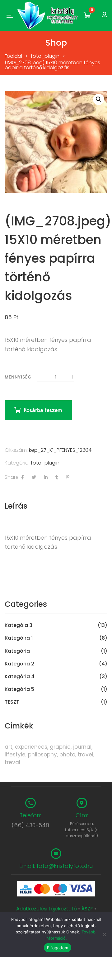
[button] (98, 99)
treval (12, 762)
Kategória (17, 651)
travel (85, 754)
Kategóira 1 (19, 638)
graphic (60, 747)
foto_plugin (45, 462)
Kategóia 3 (18, 625)
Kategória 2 (19, 664)
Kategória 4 (20, 677)
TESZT (12, 702)
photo (67, 754)
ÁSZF (87, 908)
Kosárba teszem (43, 410)
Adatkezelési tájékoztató (47, 908)
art (8, 747)
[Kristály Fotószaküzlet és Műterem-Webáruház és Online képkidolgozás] (48, 15)
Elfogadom (57, 947)
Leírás (16, 506)
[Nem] (104, 934)
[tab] (56, 506)
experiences (31, 747)
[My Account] (104, 15)
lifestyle (15, 754)
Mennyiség (18, 377)
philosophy (42, 754)
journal (82, 747)
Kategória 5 (19, 689)
